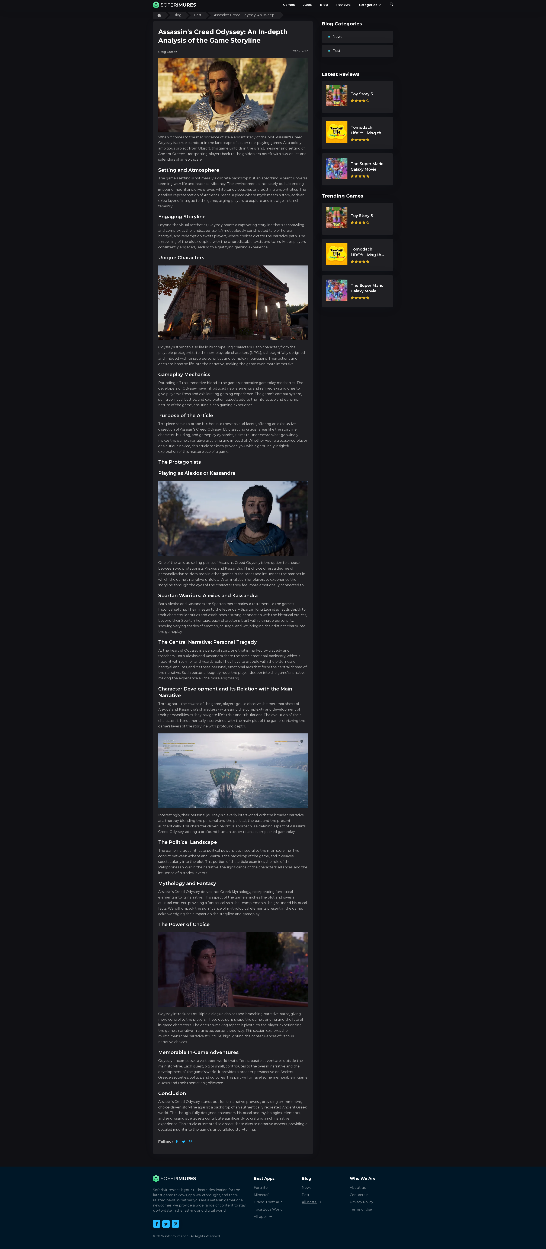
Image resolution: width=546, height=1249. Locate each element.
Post (336, 51)
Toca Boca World (268, 1209)
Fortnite (261, 1188)
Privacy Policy (361, 1202)
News (337, 37)
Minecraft (262, 1195)
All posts (309, 1202)
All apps (261, 1217)
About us (358, 1188)
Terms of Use (361, 1209)
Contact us (359, 1195)
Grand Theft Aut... (269, 1202)
